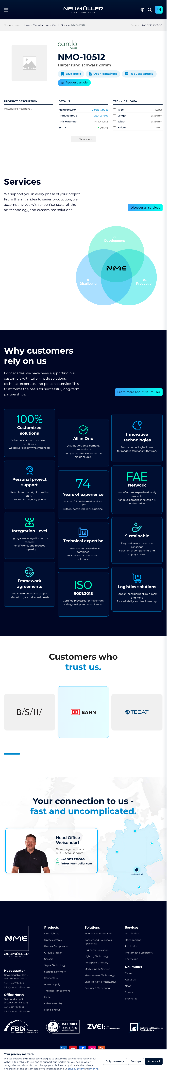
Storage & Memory (55, 971)
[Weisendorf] (137, 870)
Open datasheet (105, 73)
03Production (116, 238)
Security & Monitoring (97, 988)
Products (51, 927)
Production (131, 946)
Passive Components (56, 946)
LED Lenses (101, 115)
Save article (73, 73)
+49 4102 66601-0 (14, 1007)
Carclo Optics (100, 109)
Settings (136, 1061)
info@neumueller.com (76, 863)
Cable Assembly (53, 1003)
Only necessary (115, 1061)
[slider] (83, 754)
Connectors (51, 977)
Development (133, 939)
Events (129, 992)
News (128, 985)
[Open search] (149, 9)
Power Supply (52, 984)
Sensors (48, 958)
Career (129, 973)
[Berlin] (151, 843)
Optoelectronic (53, 939)
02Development (90, 281)
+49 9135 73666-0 (152, 25)
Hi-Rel (47, 996)
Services (131, 927)
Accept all (154, 1061)
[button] (104, 277)
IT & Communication (96, 950)
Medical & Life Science (97, 969)
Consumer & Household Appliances (98, 941)
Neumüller (133, 967)
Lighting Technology (97, 956)
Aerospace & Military (96, 962)
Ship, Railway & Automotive (101, 981)
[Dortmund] (117, 851)
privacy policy (76, 1068)
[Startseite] (83, 9)
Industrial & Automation (98, 933)
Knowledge (131, 958)
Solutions (92, 927)
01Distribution (144, 281)
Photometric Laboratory (139, 952)
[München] (139, 887)
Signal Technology (55, 965)
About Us (130, 979)
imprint (93, 1068)
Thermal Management (57, 990)
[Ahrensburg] (135, 831)
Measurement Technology (100, 975)
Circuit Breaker (53, 952)
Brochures (131, 998)
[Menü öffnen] (7, 9)
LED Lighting (52, 933)
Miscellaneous (52, 1009)
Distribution (132, 933)
